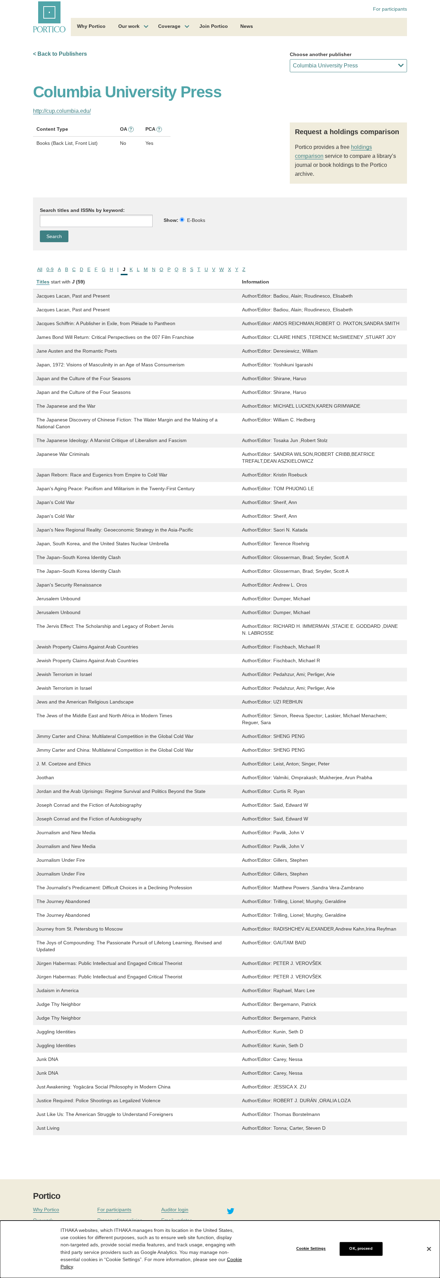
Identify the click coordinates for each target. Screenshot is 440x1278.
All (39, 269)
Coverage (169, 26)
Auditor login (174, 1209)
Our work (129, 26)
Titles (43, 281)
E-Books (196, 220)
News (246, 26)
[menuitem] (91, 27)
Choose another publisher (320, 54)
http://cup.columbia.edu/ (62, 111)
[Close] (429, 1248)
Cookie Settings (311, 1249)
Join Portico (213, 26)
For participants (390, 9)
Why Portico (91, 26)
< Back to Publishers (60, 54)
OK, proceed (360, 1249)
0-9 (50, 269)
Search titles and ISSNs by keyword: (82, 210)
